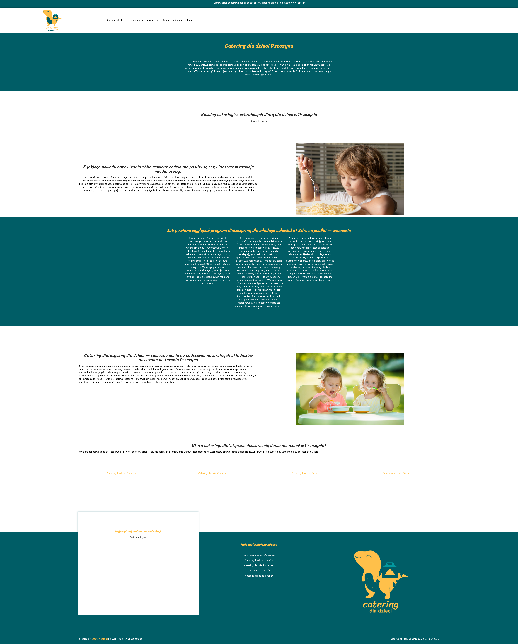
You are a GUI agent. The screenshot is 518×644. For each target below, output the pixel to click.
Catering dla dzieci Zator (305, 473)
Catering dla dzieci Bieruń (396, 473)
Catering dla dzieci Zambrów (213, 473)
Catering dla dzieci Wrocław (259, 565)
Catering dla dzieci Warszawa (259, 555)
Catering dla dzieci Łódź (259, 570)
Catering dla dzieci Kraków (259, 560)
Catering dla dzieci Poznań (259, 575)
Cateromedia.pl (99, 639)
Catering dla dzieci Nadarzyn (122, 473)
